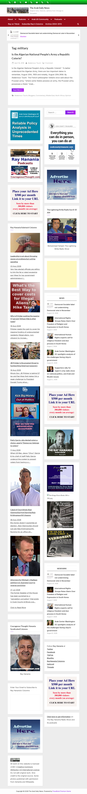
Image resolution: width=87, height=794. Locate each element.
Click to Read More (18, 607)
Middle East (50, 95)
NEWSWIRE (62, 568)
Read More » (18, 90)
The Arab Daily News (40, 8)
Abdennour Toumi (34, 63)
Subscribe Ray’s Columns (32, 24)
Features (22, 19)
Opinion (68, 95)
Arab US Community (40, 19)
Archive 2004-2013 (53, 24)
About (10, 19)
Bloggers (31, 95)
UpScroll (50, 664)
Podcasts (58, 19)
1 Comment (49, 63)
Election (23, 36)
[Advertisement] (62, 274)
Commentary (40, 95)
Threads (50, 667)
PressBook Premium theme (62, 791)
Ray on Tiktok (13, 24)
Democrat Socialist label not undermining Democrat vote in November (47, 33)
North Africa (59, 95)
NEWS (61, 298)
